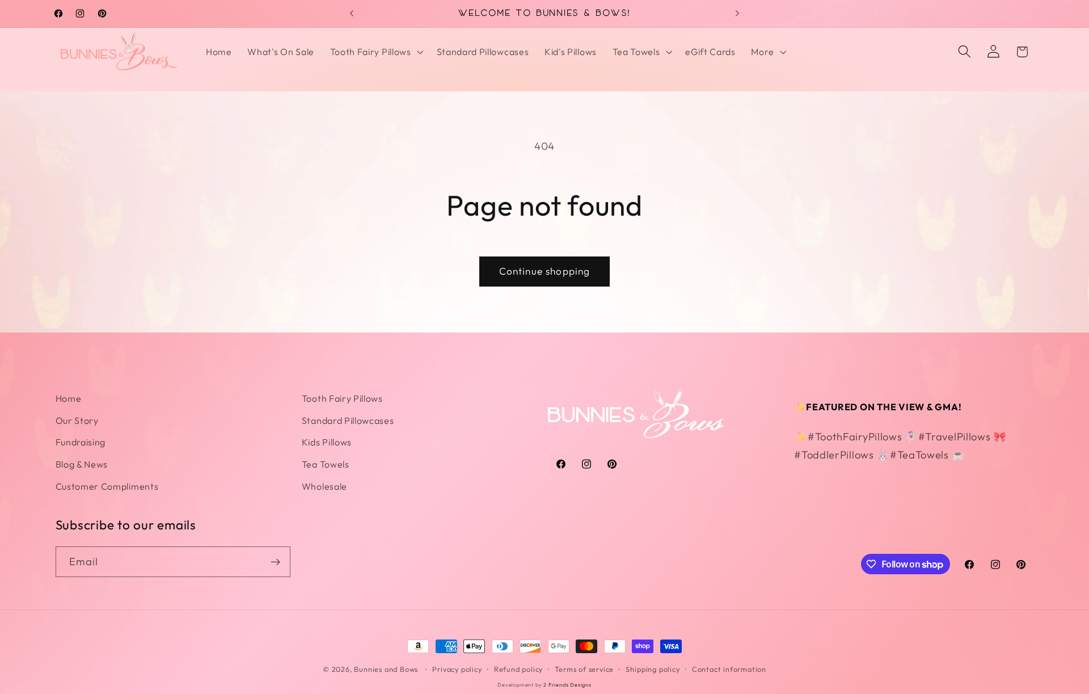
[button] (375, 51)
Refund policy (518, 669)
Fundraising (81, 442)
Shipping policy (652, 669)
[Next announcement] (737, 13)
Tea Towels (325, 464)
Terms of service (584, 669)
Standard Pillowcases (348, 420)
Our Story (77, 420)
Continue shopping (544, 271)
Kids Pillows (327, 442)
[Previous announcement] (351, 13)
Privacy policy (457, 669)
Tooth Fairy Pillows (342, 398)
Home (69, 398)
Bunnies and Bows (386, 669)
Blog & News (82, 464)
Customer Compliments (107, 486)
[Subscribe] (275, 561)
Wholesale (324, 486)
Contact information (729, 669)
